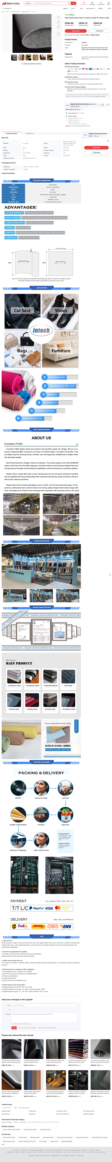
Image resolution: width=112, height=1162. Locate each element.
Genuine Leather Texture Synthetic (11, 1129)
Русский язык (41, 1152)
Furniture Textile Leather (82, 1137)
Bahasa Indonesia (101, 1152)
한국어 (69, 1152)
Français (35, 1152)
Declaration (73, 1155)
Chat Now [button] (100, 31)
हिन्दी (78, 1152)
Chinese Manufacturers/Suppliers (36, 1150)
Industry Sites (67, 1150)
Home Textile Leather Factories (65, 1137)
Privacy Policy (80, 1155)
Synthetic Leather (25, 11)
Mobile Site (91, 1150)
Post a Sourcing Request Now (47, 1028)
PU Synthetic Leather (61, 1111)
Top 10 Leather (43, 1141)
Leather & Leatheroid (15, 11)
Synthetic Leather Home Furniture (27, 1141)
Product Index (84, 1150)
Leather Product (23, 1137)
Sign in (108, 4)
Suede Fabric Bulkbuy (66, 1141)
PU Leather (33, 11)
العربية (64, 1152)
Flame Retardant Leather (30, 1129)
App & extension (90, 8)
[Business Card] (108, 141)
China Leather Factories (9, 1137)
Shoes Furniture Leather (9, 1141)
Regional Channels (75, 1150)
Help (81, 8)
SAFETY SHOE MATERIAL (62, 1114)
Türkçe (88, 1152)
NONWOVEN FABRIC (88, 1114)
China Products (23, 1150)
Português (28, 1152)
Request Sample (95, 35)
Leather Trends (54, 1141)
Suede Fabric (32, 1114)
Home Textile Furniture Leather (99, 1137)
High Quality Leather (48, 1137)
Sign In (67, 126)
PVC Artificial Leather (88, 1111)
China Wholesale (49, 1150)
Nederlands (59, 1152)
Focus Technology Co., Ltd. (45, 1155)
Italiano (48, 1152)
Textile (7, 11)
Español (23, 1152)
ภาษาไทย (83, 1152)
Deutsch (53, 1152)
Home (3, 11)
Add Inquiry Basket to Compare (32, 64)
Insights (97, 1150)
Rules (109, 8)
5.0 (90, 136)
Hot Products (16, 1150)
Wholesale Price (58, 1150)
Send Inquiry (76, 31)
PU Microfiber (32, 1111)
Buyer (72, 8)
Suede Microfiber (6, 1111)
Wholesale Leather (35, 1137)
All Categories (7, 8)
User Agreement (65, 1155)
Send (14, 1028)
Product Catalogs (24, 1107)
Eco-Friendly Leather (45, 1129)
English (17, 1152)
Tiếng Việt (93, 1152)
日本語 (73, 1152)
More (3, 1144)
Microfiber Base (6, 1114)
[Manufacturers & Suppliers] (11, 3)
